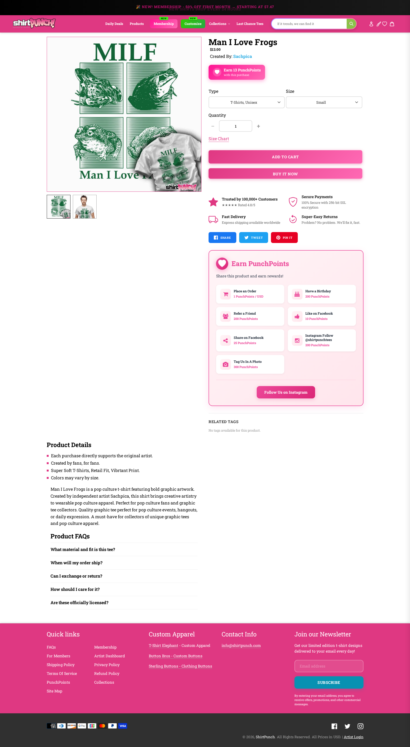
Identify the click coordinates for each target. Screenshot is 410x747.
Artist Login (353, 736)
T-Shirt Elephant (163, 645)
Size (290, 91)
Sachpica (242, 56)
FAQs (51, 646)
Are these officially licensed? (79, 602)
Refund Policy (106, 673)
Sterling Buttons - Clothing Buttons (180, 665)
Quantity (217, 115)
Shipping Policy (61, 664)
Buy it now (285, 173)
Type (213, 91)
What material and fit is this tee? (83, 549)
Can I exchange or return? (76, 576)
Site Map (54, 690)
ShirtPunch (265, 736)
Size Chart (219, 138)
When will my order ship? (76, 562)
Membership (105, 646)
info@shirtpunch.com (241, 645)
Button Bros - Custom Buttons (175, 655)
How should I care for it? (75, 589)
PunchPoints (58, 682)
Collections (104, 682)
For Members (58, 655)
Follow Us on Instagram (286, 392)
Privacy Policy (107, 664)
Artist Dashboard (109, 655)
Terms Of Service (62, 673)
